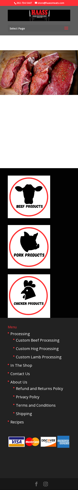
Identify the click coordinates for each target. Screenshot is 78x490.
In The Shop (21, 365)
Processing (20, 333)
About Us (18, 382)
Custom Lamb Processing (39, 357)
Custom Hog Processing (37, 348)
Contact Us (20, 373)
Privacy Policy (27, 396)
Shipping (24, 413)
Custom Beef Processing (37, 340)
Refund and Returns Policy (39, 388)
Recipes (17, 422)
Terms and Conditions (36, 405)
